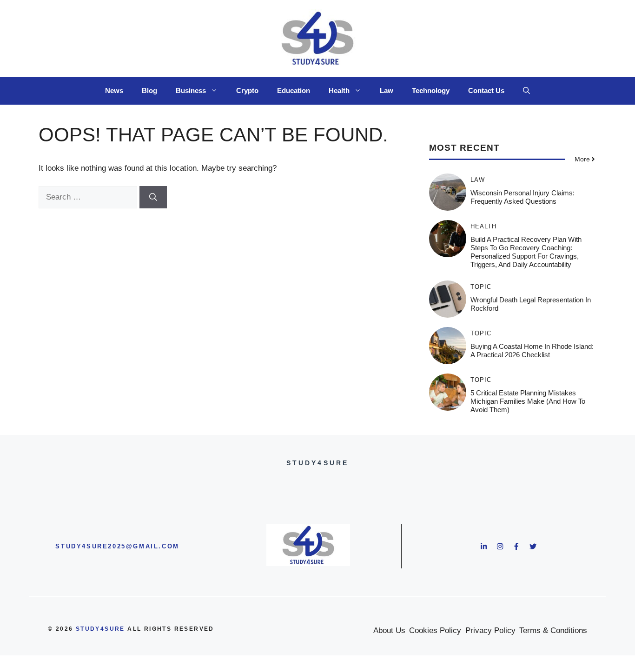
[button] (526, 91)
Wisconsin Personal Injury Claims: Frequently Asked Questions (522, 197)
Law (386, 90)
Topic (480, 287)
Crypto (247, 90)
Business (191, 90)
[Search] (153, 197)
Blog (149, 90)
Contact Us (486, 90)
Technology (431, 90)
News (114, 90)
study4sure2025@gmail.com (117, 546)
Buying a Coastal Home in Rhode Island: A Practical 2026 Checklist (532, 350)
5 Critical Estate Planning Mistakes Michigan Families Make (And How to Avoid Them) (527, 401)
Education (293, 90)
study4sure (100, 629)
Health (339, 90)
